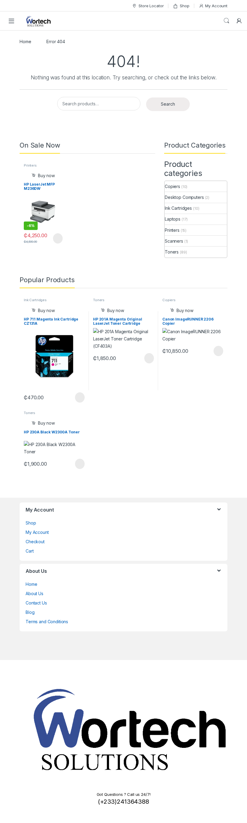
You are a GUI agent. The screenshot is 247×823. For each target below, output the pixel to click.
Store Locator (151, 5)
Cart (29, 550)
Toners (172, 251)
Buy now (46, 175)
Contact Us (36, 602)
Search (226, 21)
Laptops (172, 219)
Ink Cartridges (178, 208)
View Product (55, 238)
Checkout (35, 541)
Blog (30, 612)
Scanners (174, 241)
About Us (34, 593)
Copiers (172, 186)
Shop (184, 5)
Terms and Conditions (47, 621)
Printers (30, 165)
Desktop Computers (184, 197)
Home (25, 41)
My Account (216, 5)
